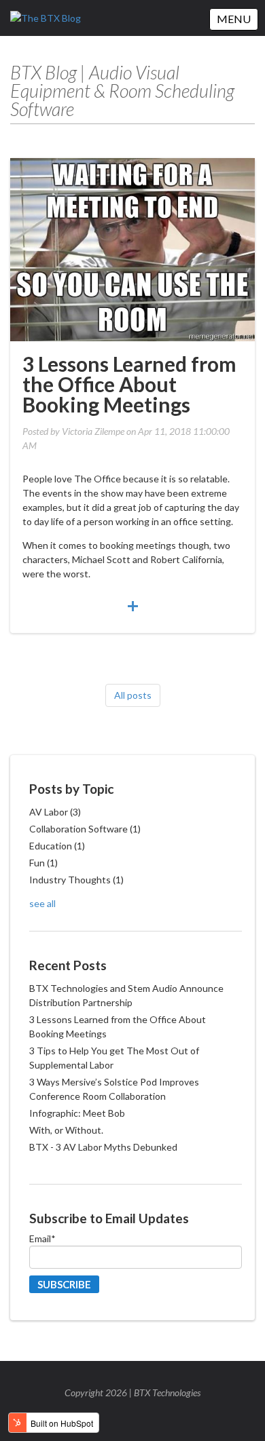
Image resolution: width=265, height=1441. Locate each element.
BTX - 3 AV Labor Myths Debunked (103, 1147)
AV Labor (55, 812)
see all (42, 903)
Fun (43, 862)
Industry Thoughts (76, 879)
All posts (133, 695)
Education (57, 845)
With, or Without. (66, 1130)
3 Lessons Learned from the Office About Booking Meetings (129, 384)
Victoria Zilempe (93, 431)
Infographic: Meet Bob (77, 1113)
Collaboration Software (85, 828)
